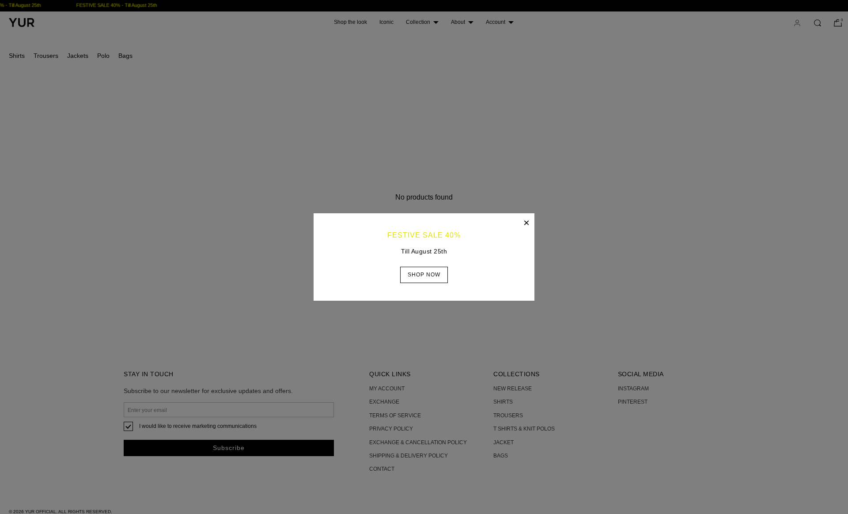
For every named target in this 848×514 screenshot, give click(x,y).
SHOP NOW (424, 275)
